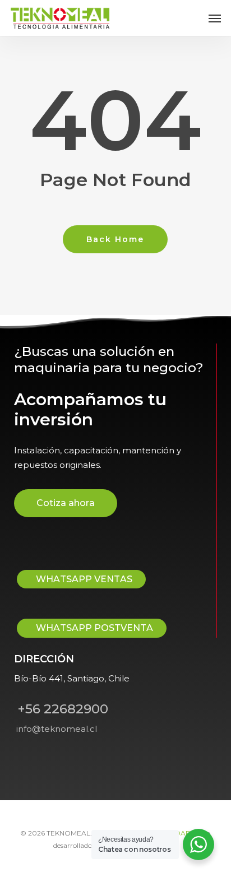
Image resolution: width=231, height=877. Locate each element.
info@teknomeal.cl (55, 728)
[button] (215, 18)
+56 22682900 (61, 709)
